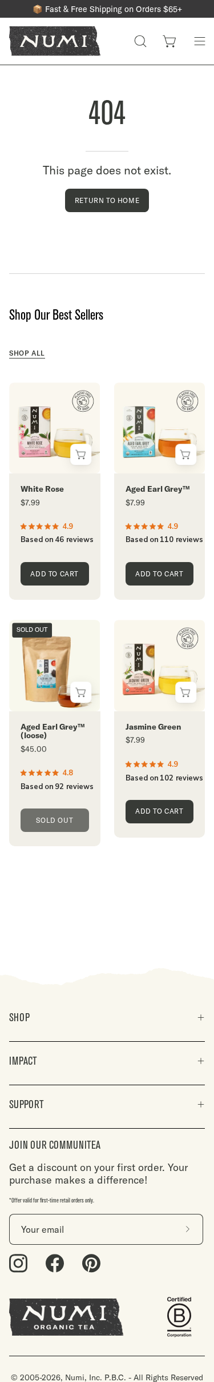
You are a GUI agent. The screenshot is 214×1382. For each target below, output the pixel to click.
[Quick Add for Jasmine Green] (185, 692)
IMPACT (23, 1061)
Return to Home (107, 200)
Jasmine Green (153, 727)
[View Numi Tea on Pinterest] (91, 1263)
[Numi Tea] (54, 41)
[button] (140, 41)
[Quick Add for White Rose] (81, 454)
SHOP (19, 1017)
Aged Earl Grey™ (158, 489)
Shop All (27, 353)
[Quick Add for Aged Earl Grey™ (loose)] (81, 692)
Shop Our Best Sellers (56, 315)
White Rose (42, 489)
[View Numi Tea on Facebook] (55, 1263)
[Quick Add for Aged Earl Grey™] (185, 454)
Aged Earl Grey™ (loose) (53, 731)
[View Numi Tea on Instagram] (18, 1263)
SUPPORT (26, 1104)
